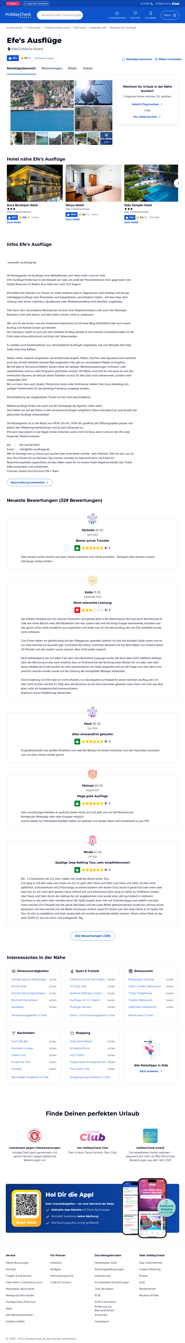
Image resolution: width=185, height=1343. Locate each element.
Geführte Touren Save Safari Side (88, 979)
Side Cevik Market (81, 1041)
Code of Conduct (61, 1282)
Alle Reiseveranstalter (19, 1315)
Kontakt (145, 3)
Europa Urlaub (15, 27)
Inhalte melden (15, 1321)
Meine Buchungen (17, 1262)
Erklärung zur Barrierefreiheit (104, 1308)
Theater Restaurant (140, 1000)
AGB (97, 1295)
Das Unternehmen (150, 1262)
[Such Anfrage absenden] (86, 15)
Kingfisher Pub (20, 1062)
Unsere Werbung (150, 1269)
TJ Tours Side (78, 986)
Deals (11, 3)
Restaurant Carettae (141, 979)
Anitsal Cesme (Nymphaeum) (29, 993)
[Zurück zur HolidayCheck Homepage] (18, 15)
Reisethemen (147, 1288)
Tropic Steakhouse (140, 993)
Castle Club (18, 1055)
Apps (9, 1308)
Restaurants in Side (140, 1015)
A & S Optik (77, 1055)
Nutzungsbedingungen (109, 1269)
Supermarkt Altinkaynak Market (88, 1062)
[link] (117, 15)
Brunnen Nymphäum (24, 1000)
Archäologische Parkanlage (28, 979)
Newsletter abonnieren (20, 1288)
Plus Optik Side (79, 1069)
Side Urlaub (80, 27)
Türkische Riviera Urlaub (57, 27)
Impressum (102, 1321)
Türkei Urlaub (33, 27)
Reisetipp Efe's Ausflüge (123, 27)
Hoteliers (56, 1262)
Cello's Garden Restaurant (144, 986)
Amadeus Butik (79, 1048)
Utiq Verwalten (104, 1288)
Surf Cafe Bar (19, 1041)
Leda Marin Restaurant (142, 1007)
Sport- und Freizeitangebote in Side (92, 1015)
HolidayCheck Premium (21, 1302)
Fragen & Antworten (18, 1275)
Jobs (142, 1282)
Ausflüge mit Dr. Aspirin (85, 1000)
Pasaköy (16, 1069)
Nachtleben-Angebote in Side (29, 1077)
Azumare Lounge (22, 1048)
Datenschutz (103, 1275)
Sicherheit (101, 1315)
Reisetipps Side (98, 27)
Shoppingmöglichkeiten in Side (90, 1077)
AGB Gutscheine (105, 1302)
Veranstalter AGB (106, 1262)
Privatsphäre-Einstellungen (112, 1282)
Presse (143, 1275)
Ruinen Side (18, 986)
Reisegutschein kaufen (20, 1295)
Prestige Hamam (81, 1007)
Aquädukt (17, 1007)
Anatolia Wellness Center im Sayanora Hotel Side (88, 993)
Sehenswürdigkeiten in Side (28, 1015)
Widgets (55, 1269)
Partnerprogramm (62, 1275)
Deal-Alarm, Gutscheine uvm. (24, 1282)
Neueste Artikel (148, 1295)
